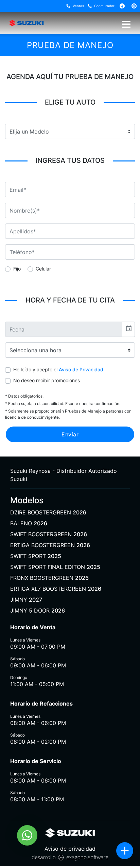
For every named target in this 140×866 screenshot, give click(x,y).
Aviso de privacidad (70, 848)
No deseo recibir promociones (46, 380)
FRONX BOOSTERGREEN (49, 577)
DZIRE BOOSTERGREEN (48, 512)
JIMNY (26, 599)
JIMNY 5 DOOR (37, 610)
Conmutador (104, 6)
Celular (43, 269)
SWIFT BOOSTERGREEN (48, 534)
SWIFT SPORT (35, 556)
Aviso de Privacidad (81, 369)
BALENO (28, 523)
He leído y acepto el (58, 369)
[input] (63, 329)
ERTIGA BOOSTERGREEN (50, 545)
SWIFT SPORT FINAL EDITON (55, 566)
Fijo (17, 269)
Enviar (70, 434)
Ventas (78, 6)
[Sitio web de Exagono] (70, 856)
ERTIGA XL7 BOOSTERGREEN (55, 588)
